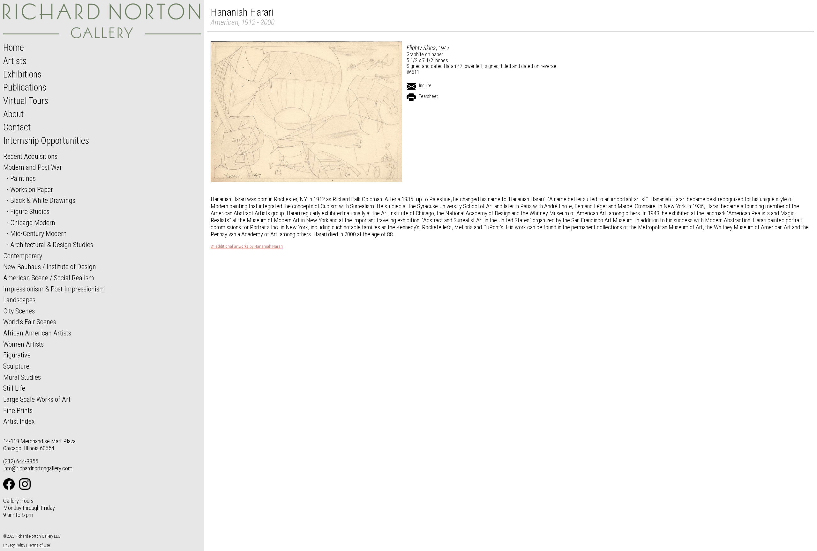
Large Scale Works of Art (37, 399)
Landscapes (19, 300)
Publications (24, 87)
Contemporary (22, 256)
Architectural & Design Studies (51, 244)
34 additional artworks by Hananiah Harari (247, 246)
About (13, 114)
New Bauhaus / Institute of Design (49, 266)
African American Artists (37, 333)
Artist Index (19, 421)
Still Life (14, 388)
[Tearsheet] (411, 97)
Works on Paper (31, 189)
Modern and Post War (32, 167)
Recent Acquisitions (30, 156)
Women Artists (23, 344)
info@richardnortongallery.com (37, 468)
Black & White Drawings (42, 200)
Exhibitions (22, 74)
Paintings (23, 178)
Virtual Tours (25, 100)
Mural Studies (22, 377)
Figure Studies (29, 211)
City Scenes (19, 311)
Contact (17, 127)
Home (13, 47)
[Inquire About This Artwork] (411, 86)
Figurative (17, 355)
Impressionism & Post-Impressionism (54, 289)
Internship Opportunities (46, 140)
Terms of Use (39, 545)
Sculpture (16, 366)
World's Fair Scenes (29, 322)
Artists (14, 60)
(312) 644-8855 (20, 461)
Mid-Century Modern (38, 233)
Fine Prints (18, 410)
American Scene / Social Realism (48, 278)
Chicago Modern (32, 222)
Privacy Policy (14, 545)
